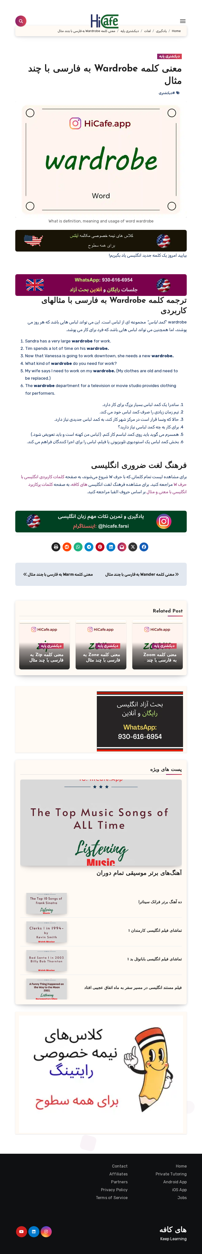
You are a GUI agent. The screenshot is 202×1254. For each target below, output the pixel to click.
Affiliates (118, 1174)
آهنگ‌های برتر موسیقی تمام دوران (139, 873)
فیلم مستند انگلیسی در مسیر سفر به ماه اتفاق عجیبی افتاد (133, 988)
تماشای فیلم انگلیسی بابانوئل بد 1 (154, 959)
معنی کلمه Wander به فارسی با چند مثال (140, 574)
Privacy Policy (114, 1189)
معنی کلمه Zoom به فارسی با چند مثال (160, 660)
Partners (119, 1182)
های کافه (79, 484)
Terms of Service (112, 1197)
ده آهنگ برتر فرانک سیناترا (160, 902)
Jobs (182, 1197)
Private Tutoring (171, 1174)
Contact (120, 1166)
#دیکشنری (167, 93)
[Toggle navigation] (183, 21)
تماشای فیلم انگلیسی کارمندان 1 (155, 931)
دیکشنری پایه (169, 56)
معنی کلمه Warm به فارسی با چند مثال (60, 574)
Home (181, 1166)
